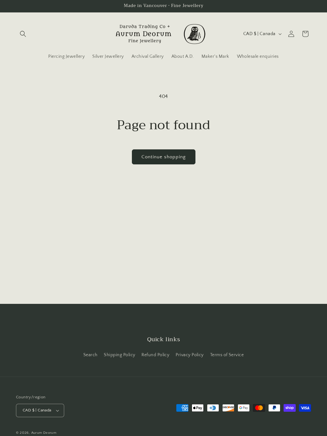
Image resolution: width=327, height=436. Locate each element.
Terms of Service (227, 354)
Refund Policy (155, 354)
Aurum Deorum (44, 433)
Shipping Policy (119, 354)
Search (90, 354)
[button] (23, 34)
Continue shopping (163, 157)
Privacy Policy (190, 354)
